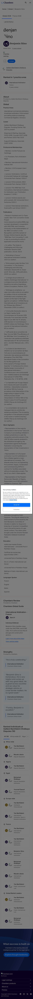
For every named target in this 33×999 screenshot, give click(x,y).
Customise (16, 509)
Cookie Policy (13, 500)
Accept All (16, 504)
